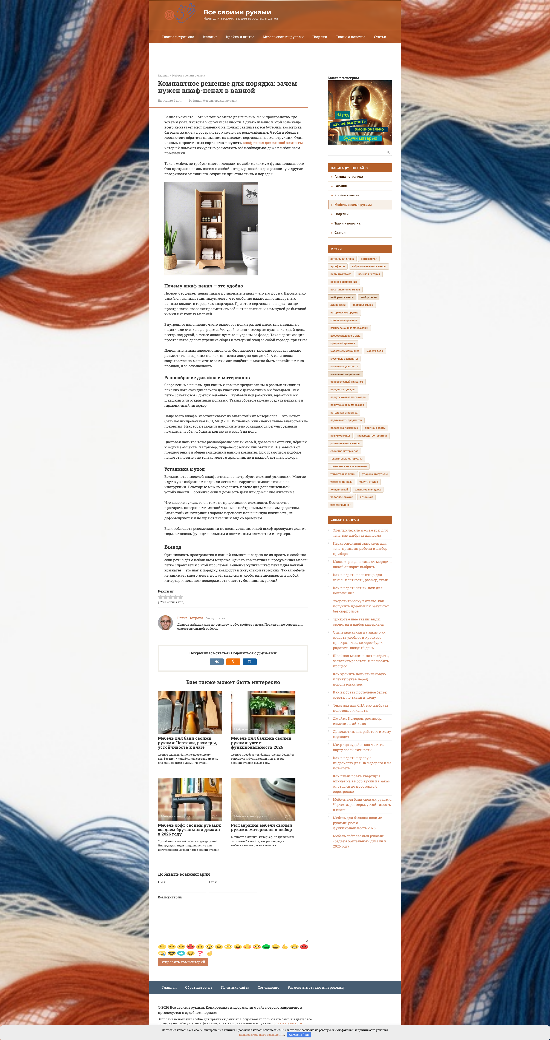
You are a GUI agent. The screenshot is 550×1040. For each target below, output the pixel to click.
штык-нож (366, 497)
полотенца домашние (344, 427)
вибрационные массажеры (369, 266)
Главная (169, 987)
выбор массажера (342, 297)
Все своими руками (237, 12)
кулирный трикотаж (343, 343)
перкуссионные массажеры (348, 397)
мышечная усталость (344, 366)
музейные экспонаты (344, 358)
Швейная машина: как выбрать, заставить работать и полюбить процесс (361, 660)
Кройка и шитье (240, 36)
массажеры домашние (344, 351)
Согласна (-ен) (299, 1035)
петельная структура (344, 412)
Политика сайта (235, 987)
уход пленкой (339, 489)
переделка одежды (342, 389)
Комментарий (170, 897)
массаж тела (375, 351)
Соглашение (268, 987)
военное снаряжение (343, 281)
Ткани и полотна (350, 36)
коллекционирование (344, 320)
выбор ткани (369, 297)
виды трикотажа (340, 274)
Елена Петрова (190, 617)
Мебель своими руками (283, 36)
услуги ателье (368, 481)
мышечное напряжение (345, 374)
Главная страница (178, 36)
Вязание (210, 36)
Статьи (380, 36)
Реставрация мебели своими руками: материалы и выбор (261, 827)
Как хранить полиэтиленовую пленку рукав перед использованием (359, 679)
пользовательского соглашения (261, 1035)
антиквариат (369, 258)
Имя (161, 882)
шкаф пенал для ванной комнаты (273, 142)
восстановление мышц (345, 289)
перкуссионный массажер (347, 404)
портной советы (375, 427)
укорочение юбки (341, 481)
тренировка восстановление (348, 466)
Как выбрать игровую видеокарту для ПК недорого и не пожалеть (362, 762)
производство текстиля (372, 435)
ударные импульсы (375, 474)
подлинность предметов (346, 420)
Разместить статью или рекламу (316, 987)
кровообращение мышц (345, 335)
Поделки (319, 36)
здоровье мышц (363, 304)
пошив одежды (340, 435)
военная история (369, 274)
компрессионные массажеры (349, 328)
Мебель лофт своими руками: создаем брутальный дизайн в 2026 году (189, 829)
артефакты (337, 266)
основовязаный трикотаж (346, 381)
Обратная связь (198, 987)
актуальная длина (342, 258)
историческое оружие (344, 312)
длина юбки (337, 304)
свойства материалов (344, 451)
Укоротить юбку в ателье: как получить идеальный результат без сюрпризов (361, 606)
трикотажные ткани (342, 474)
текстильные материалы (346, 458)
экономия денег (340, 504)
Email (213, 882)
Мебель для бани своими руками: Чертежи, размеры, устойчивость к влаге (187, 742)
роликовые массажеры (345, 443)
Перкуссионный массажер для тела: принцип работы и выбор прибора (360, 548)
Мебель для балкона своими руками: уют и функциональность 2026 (261, 742)
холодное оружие (341, 497)
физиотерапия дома (368, 489)
